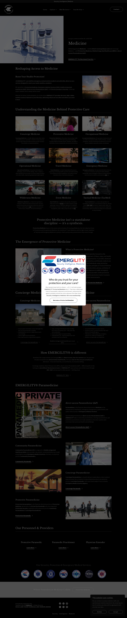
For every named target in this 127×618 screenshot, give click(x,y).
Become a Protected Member (63, 300)
